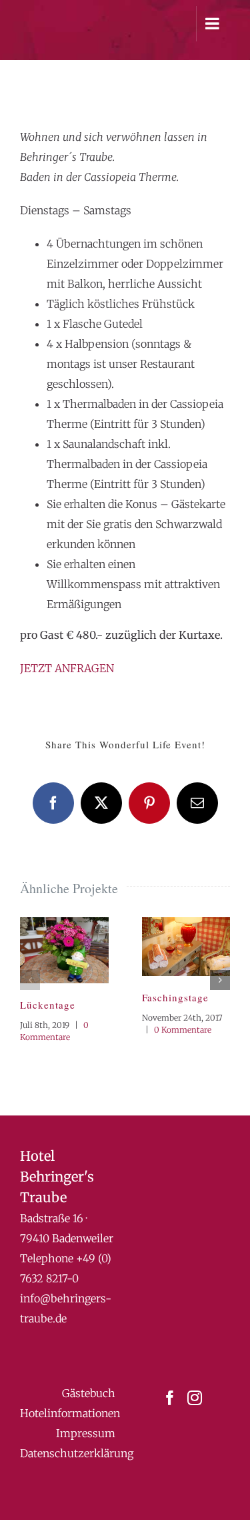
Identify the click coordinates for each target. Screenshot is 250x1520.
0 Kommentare (182, 1030)
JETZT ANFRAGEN (67, 668)
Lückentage (47, 1004)
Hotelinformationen (70, 1413)
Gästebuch (88, 1393)
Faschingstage (175, 997)
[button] (30, 980)
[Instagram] (194, 1397)
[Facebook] (170, 1397)
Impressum (85, 1433)
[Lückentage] (64, 924)
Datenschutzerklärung (76, 1453)
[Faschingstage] (186, 924)
